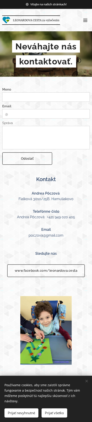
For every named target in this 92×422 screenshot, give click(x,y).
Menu (85, 20)
